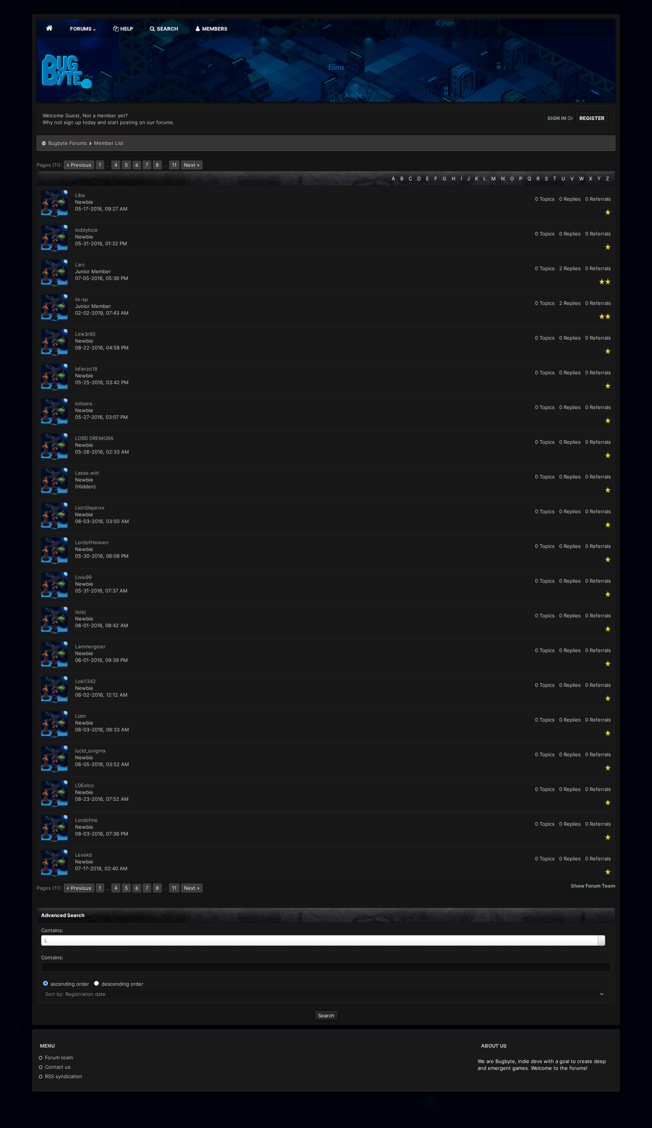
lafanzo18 (86, 369)
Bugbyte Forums (67, 143)
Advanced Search (63, 915)
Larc (80, 265)
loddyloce (86, 230)
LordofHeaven (92, 542)
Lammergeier (90, 646)
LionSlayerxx (90, 508)
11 (174, 165)
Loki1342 (85, 681)
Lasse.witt (87, 473)
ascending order (70, 984)
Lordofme (86, 820)
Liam (80, 716)
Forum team (58, 1057)
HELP (126, 29)
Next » (192, 165)
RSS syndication (62, 1076)
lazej (80, 612)
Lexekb (83, 855)
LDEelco (84, 785)
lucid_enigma (90, 751)
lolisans (83, 403)
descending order (122, 984)
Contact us (57, 1067)
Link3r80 (85, 334)
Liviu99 (83, 577)
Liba (80, 195)
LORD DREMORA (94, 438)
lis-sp (81, 299)
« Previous (79, 165)
